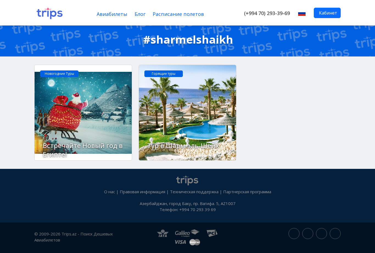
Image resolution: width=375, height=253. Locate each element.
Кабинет (328, 13)
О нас (109, 191)
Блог (140, 14)
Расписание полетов (178, 14)
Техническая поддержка (194, 191)
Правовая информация (142, 191)
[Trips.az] (187, 180)
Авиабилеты (112, 14)
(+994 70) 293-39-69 (267, 13)
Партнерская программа (247, 191)
